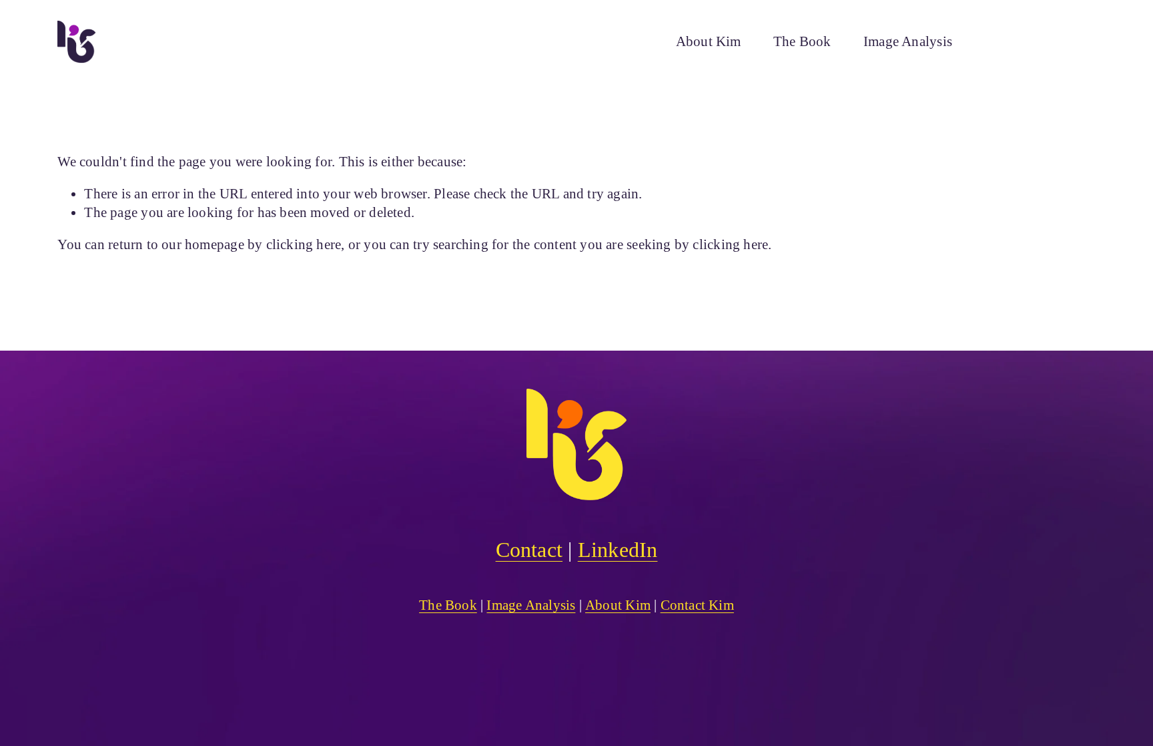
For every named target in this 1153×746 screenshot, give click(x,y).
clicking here (304, 244)
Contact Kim (1038, 41)
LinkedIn (618, 550)
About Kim (708, 41)
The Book (802, 41)
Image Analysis (907, 41)
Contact (529, 550)
